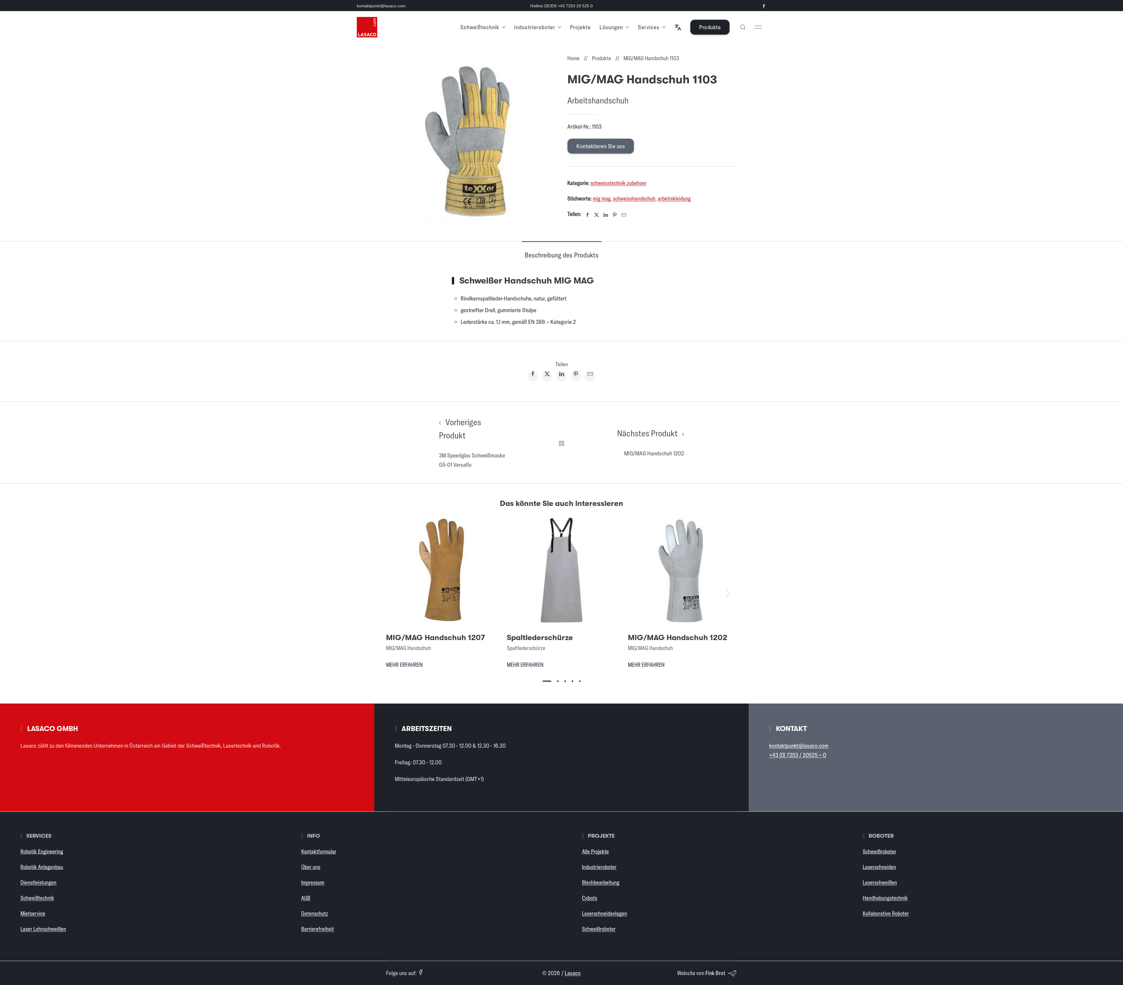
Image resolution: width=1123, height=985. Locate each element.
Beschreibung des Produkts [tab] (562, 254)
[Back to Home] (367, 27)
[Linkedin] (605, 214)
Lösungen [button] (611, 27)
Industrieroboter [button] (534, 27)
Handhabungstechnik (885, 897)
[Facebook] (587, 214)
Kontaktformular (318, 851)
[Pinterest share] (576, 376)
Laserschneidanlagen (604, 913)
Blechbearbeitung (600, 882)
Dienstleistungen (38, 882)
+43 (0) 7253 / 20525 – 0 (797, 754)
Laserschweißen (880, 882)
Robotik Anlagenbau (41, 866)
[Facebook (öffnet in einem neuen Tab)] (420, 972)
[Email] (623, 214)
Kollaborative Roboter (886, 913)
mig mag (602, 198)
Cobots (589, 897)
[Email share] (590, 376)
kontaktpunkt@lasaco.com (381, 6)
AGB (305, 897)
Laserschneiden (879, 866)
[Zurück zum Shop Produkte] (561, 442)
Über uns (310, 866)
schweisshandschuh (634, 198)
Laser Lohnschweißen (43, 928)
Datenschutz (314, 913)
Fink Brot (715, 973)
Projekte (580, 27)
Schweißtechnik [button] (479, 27)
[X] (596, 214)
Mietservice (32, 913)
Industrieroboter (599, 866)
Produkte (710, 27)
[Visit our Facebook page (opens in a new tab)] (764, 6)
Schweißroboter (599, 928)
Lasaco (573, 973)
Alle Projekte (595, 851)
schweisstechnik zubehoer (618, 182)
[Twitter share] (547, 376)
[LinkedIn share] (561, 376)
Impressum (312, 882)
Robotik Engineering (41, 851)
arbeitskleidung (674, 198)
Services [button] (648, 27)
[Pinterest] (614, 214)
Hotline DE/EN (561, 6)
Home (573, 58)
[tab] (546, 681)
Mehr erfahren (404, 664)
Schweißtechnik (37, 897)
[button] (678, 27)
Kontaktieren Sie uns (600, 146)
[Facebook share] (533, 376)
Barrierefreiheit (317, 928)
